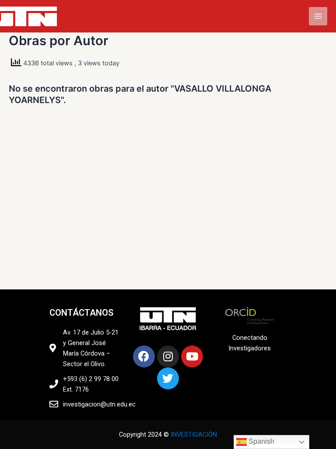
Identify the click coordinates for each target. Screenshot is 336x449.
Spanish (260, 441)
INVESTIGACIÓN (194, 434)
